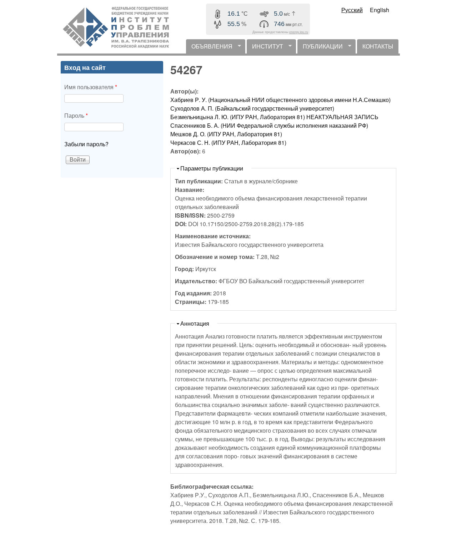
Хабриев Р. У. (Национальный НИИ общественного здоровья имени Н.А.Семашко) (280, 100)
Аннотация (194, 323)
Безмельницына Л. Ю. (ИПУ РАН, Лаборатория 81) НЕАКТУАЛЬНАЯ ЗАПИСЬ (274, 117)
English (379, 10)
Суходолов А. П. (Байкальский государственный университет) (252, 108)
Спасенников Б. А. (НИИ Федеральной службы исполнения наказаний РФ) (269, 125)
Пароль (76, 115)
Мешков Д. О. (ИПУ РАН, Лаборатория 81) (226, 134)
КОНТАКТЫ (377, 46)
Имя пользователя (90, 87)
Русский (352, 10)
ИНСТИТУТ (265, 48)
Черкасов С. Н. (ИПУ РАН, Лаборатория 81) (228, 142)
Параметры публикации (211, 168)
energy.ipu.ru (298, 32)
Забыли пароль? (86, 144)
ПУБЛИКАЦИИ (320, 48)
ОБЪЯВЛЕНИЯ (209, 48)
